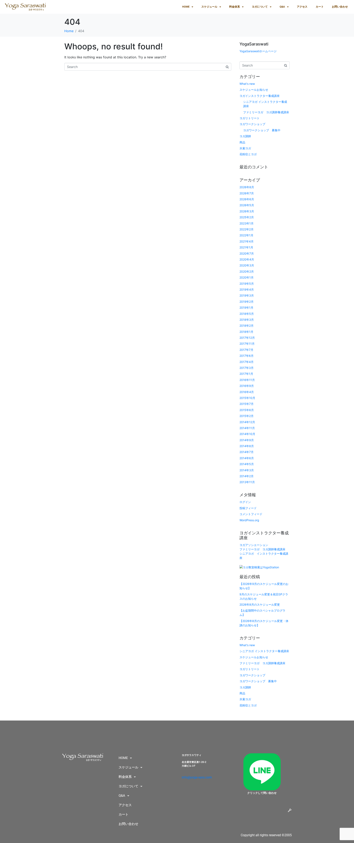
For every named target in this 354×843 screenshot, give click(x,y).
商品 (242, 142)
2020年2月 (246, 271)
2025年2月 (246, 217)
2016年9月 (246, 386)
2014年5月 (246, 464)
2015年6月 (246, 410)
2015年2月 (246, 416)
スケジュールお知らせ (253, 89)
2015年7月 (246, 404)
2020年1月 (246, 277)
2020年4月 (246, 259)
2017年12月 (247, 337)
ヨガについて (260, 6)
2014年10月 (247, 434)
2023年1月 (246, 223)
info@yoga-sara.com (197, 777)
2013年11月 (247, 482)
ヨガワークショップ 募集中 (261, 130)
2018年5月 (246, 313)
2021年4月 (246, 241)
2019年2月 (246, 301)
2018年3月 (246, 319)
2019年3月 (246, 295)
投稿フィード (248, 508)
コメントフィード (250, 514)
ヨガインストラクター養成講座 (259, 95)
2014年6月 (246, 458)
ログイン (245, 502)
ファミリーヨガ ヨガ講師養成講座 (266, 112)
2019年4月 (246, 289)
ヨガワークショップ (252, 124)
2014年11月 (247, 428)
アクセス (302, 6)
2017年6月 (246, 355)
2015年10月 (247, 398)
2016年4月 (246, 392)
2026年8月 (246, 187)
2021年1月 (246, 247)
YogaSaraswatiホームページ (258, 51)
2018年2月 (246, 325)
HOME (185, 6)
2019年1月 (246, 307)
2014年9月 (246, 440)
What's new (247, 83)
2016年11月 (247, 380)
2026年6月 (246, 199)
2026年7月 (246, 193)
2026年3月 (246, 211)
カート (320, 6)
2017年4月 (246, 362)
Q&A (282, 6)
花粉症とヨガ (248, 154)
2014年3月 (246, 470)
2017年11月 (247, 343)
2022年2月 (246, 229)
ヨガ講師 (245, 136)
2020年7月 (246, 253)
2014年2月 (246, 476)
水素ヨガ (245, 148)
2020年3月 (246, 265)
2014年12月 (247, 422)
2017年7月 (246, 349)
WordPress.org (249, 520)
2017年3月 (246, 367)
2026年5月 (246, 205)
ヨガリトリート (249, 118)
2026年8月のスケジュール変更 (259, 604)
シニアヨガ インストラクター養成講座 (264, 651)
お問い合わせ (340, 6)
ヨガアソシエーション (253, 545)
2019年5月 (246, 283)
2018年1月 (246, 331)
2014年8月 (246, 446)
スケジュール (209, 6)
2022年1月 (246, 235)
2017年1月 (246, 373)
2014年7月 (246, 452)
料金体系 (234, 6)
